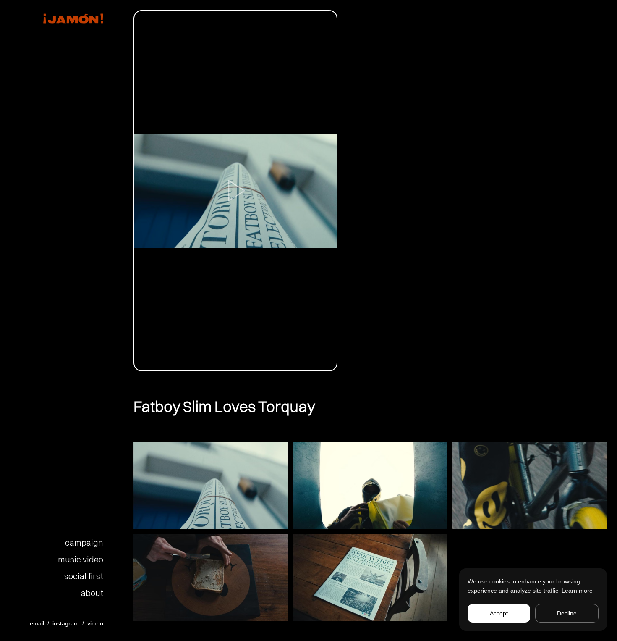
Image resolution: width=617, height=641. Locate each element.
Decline (567, 613)
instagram (65, 623)
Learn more (577, 590)
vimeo (95, 623)
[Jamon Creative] (61, 18)
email (37, 623)
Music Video (80, 559)
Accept (499, 613)
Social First (83, 576)
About (92, 593)
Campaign (84, 542)
